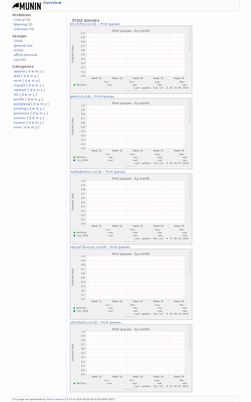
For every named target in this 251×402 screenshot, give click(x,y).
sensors (20, 118)
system (19, 122)
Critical (19, 20)
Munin (50, 399)
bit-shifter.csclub (83, 24)
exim (18, 80)
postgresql (22, 104)
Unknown (21, 29)
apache (19, 71)
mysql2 (19, 85)
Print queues (110, 24)
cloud (18, 41)
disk (17, 76)
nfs (16, 94)
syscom (20, 59)
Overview (52, 3)
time (17, 127)
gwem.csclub (80, 96)
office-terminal (25, 55)
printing (20, 108)
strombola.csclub (83, 322)
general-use (23, 45)
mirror (19, 50)
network (20, 90)
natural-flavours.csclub (88, 247)
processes (22, 113)
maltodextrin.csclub (85, 172)
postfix (19, 99)
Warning (20, 24)
